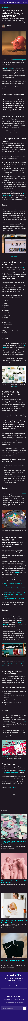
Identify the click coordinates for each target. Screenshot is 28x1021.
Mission (6, 978)
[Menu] (26, 2)
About (11, 978)
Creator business (6, 7)
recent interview (8, 68)
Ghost (17, 985)
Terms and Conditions (14, 982)
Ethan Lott (8, 25)
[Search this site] (24, 2)
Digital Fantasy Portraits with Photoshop (14, 592)
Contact (19, 980)
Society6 (22, 267)
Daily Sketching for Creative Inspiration (14, 598)
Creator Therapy (11, 980)
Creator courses (19, 978)
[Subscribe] (24, 1008)
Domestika (17, 572)
